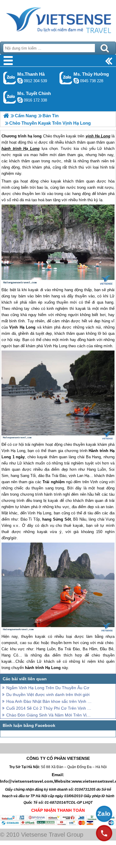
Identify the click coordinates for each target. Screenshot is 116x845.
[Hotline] (104, 833)
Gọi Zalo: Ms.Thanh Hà (9, 78)
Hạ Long (27, 327)
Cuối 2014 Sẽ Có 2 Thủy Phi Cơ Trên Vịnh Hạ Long (49, 708)
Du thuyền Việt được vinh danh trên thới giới (48, 694)
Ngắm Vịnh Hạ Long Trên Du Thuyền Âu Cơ (47, 687)
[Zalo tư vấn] (104, 813)
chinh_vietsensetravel (20, 100)
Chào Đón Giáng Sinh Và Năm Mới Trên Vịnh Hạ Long (49, 715)
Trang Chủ (58, 19)
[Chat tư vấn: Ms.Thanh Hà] (20, 81)
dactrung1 (76, 81)
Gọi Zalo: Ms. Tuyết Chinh (9, 97)
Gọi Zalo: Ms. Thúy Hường (66, 78)
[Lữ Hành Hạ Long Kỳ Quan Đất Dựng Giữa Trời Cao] (6, 115)
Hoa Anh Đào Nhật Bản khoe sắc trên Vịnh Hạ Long (49, 701)
